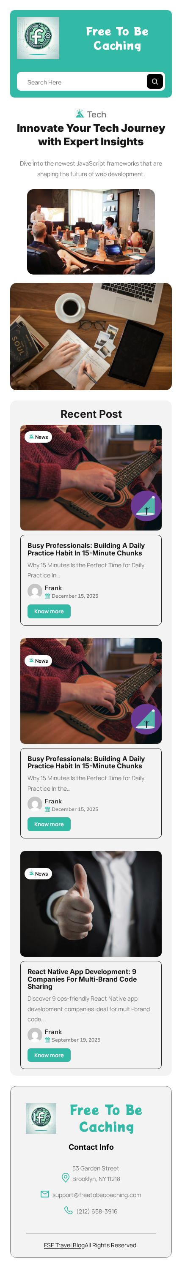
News (41, 437)
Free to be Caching (117, 38)
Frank (53, 588)
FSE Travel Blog (64, 1245)
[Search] (155, 81)
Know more (51, 612)
